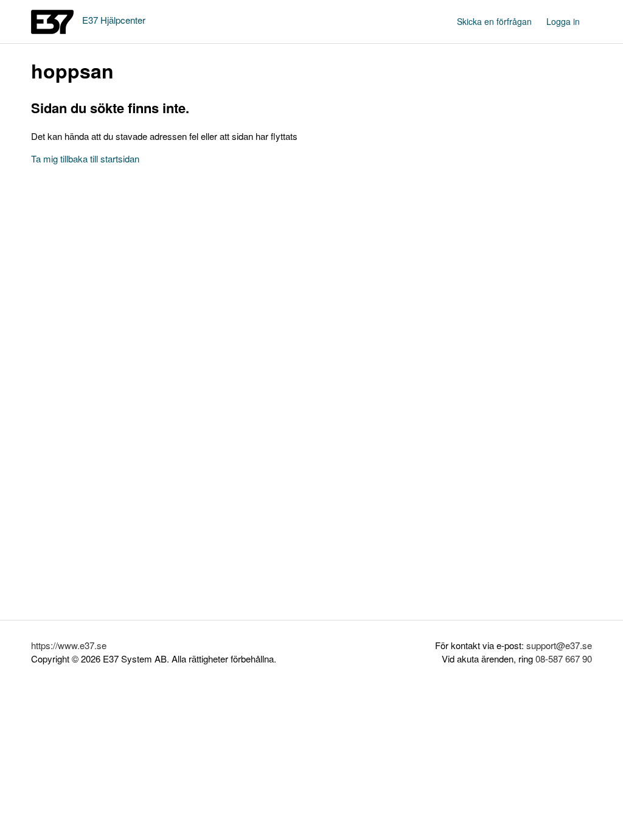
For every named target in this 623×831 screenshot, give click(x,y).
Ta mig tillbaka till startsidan (85, 158)
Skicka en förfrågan (494, 21)
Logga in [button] (563, 21)
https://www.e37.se (68, 645)
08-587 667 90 (563, 658)
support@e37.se (559, 645)
